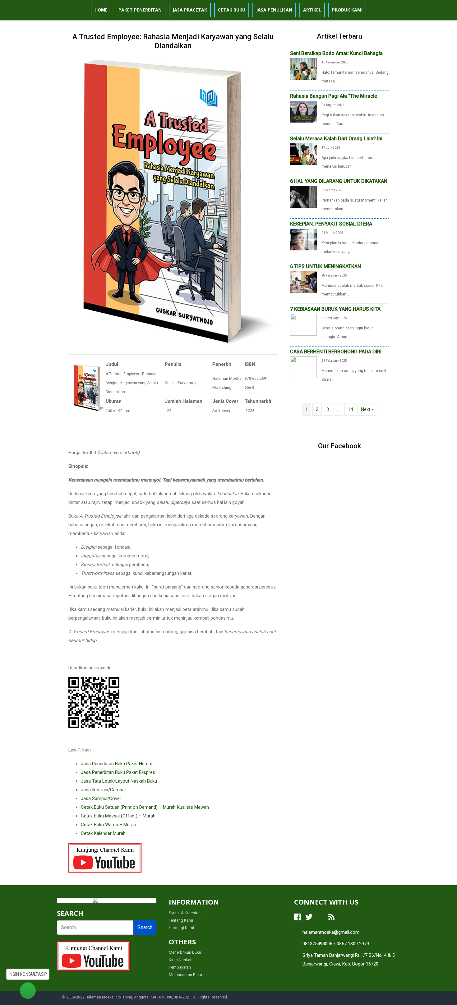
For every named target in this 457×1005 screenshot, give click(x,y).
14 (350, 409)
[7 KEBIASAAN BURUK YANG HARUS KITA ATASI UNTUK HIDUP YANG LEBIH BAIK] (303, 324)
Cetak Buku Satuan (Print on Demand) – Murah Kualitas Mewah (145, 807)
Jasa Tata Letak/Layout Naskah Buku (119, 781)
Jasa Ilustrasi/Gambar (103, 790)
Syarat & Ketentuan (186, 912)
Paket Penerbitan (140, 10)
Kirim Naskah (180, 959)
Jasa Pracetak (190, 10)
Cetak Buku (231, 10)
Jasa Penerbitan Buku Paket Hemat (117, 763)
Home (101, 10)
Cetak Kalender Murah (103, 833)
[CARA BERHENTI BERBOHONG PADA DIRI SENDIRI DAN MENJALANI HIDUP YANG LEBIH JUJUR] (303, 367)
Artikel (312, 10)
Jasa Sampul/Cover (101, 798)
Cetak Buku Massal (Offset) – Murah (118, 816)
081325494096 (317, 944)
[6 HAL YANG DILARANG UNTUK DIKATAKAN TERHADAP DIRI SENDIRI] (303, 196)
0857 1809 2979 (353, 944)
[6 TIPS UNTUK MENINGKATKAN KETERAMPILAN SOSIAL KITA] (303, 281)
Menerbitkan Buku (185, 952)
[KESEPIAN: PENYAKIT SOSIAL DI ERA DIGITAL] (303, 239)
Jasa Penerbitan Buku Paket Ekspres (118, 772)
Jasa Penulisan (274, 10)
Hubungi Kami (181, 927)
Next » (367, 409)
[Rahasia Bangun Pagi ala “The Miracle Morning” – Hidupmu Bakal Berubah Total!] (303, 111)
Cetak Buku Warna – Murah (108, 824)
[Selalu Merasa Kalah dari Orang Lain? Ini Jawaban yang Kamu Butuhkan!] (303, 153)
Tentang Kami (181, 920)
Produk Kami (347, 10)
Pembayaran (180, 967)
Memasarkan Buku (185, 974)
